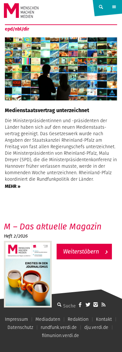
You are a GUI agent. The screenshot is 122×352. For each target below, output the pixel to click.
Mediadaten (47, 319)
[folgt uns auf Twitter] (88, 304)
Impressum (16, 319)
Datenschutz (20, 327)
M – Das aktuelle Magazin (53, 226)
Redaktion (78, 319)
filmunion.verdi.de (60, 335)
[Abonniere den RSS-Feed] (103, 304)
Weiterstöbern (81, 251)
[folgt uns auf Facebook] (80, 304)
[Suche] (59, 304)
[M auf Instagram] (96, 304)
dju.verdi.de (96, 327)
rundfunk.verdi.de (59, 327)
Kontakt (104, 319)
